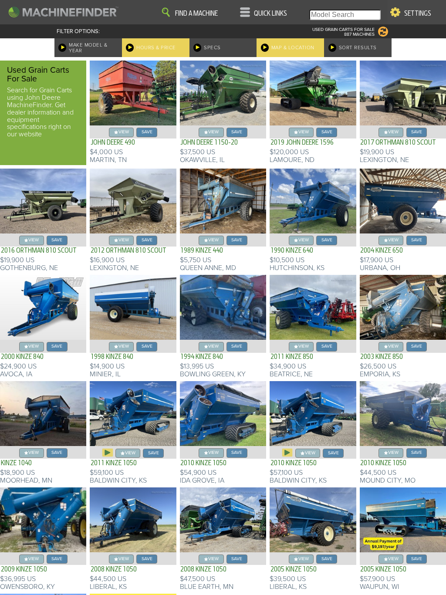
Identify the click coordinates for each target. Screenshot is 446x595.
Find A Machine (196, 13)
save (147, 132)
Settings (417, 13)
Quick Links (270, 13)
